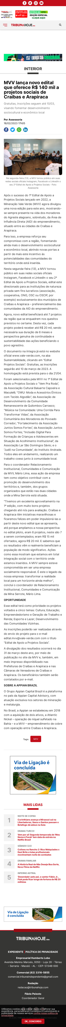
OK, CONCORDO (33, 1021)
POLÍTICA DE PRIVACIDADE (41, 951)
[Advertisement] (33, 41)
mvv (35, 739)
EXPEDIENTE (15, 951)
